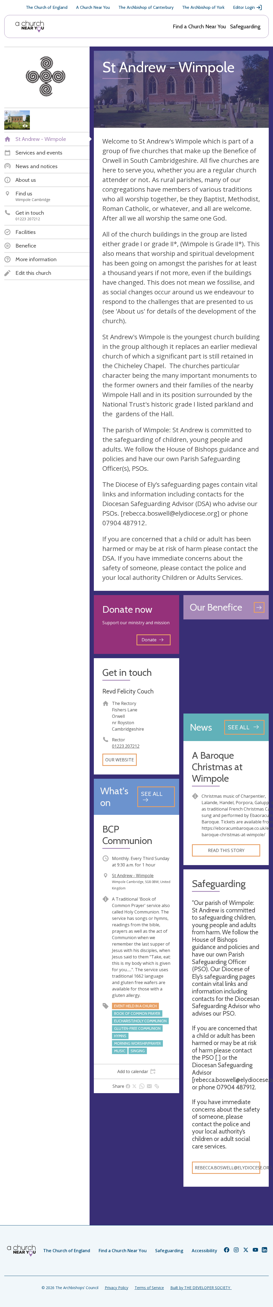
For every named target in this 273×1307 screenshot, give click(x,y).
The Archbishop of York (203, 7)
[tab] (136, 1071)
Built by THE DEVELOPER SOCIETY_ (201, 1287)
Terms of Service (149, 1287)
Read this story (226, 850)
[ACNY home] (30, 26)
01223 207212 (125, 746)
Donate (149, 640)
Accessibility (204, 1251)
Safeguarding (245, 26)
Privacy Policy (116, 1287)
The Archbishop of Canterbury (146, 7)
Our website (119, 760)
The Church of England (46, 7)
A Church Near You (93, 7)
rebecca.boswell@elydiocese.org (227, 1168)
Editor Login (244, 7)
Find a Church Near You (199, 26)
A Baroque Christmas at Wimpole (217, 767)
